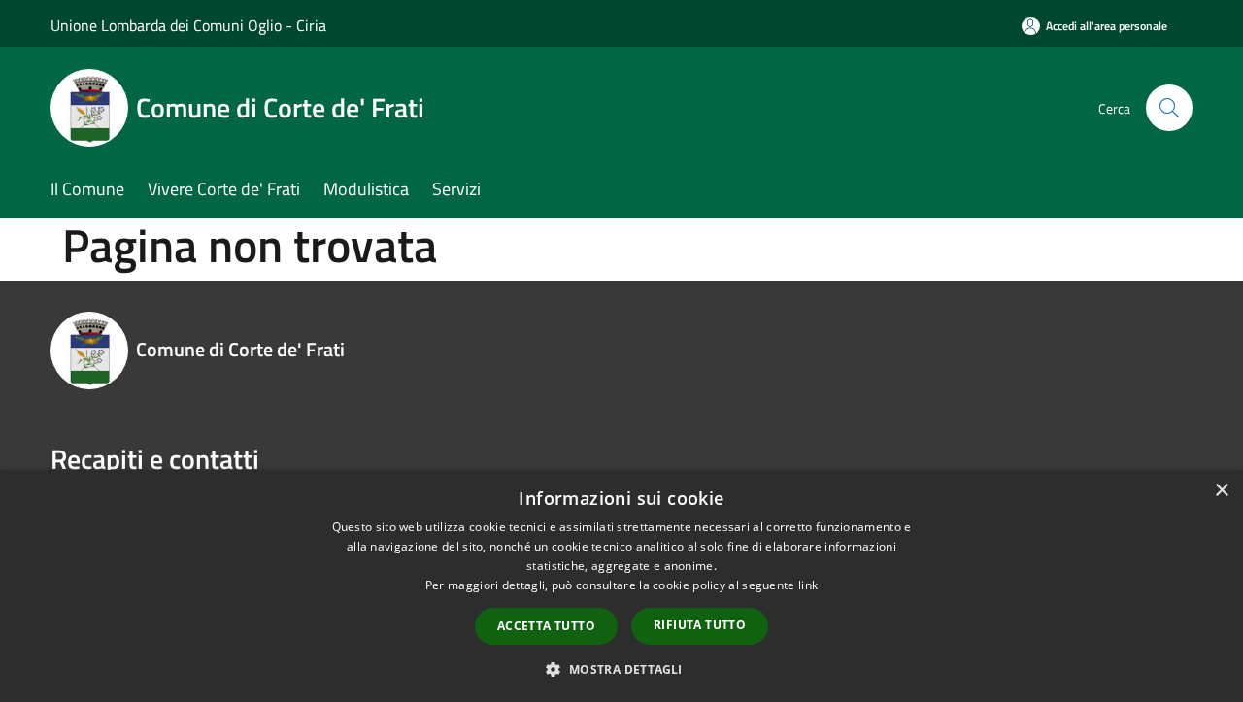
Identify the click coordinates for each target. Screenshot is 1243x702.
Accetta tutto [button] (546, 626)
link (808, 585)
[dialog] (621, 586)
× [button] (1221, 491)
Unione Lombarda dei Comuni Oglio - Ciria (188, 25)
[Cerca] (1169, 107)
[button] (621, 669)
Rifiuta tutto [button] (700, 625)
